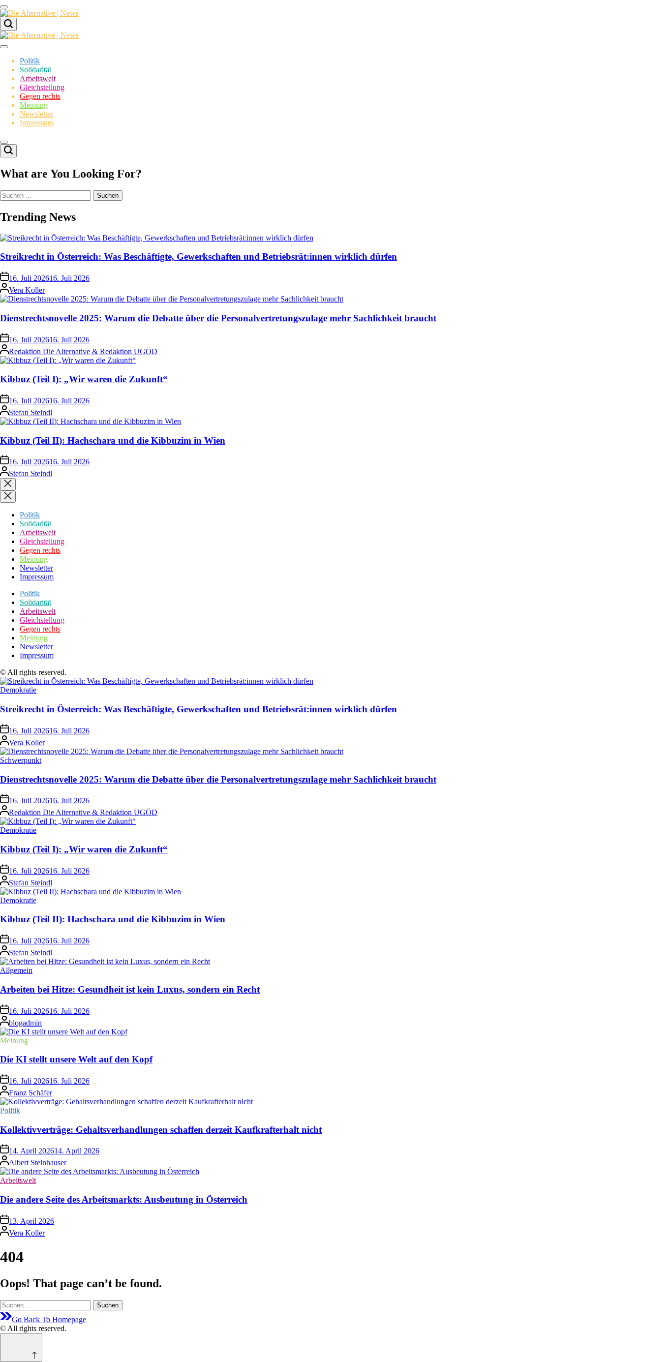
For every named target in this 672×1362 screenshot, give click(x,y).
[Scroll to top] (21, 1347)
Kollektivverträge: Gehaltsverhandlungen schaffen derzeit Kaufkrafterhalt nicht (161, 1129)
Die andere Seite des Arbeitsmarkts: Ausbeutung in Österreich (123, 1199)
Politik (30, 61)
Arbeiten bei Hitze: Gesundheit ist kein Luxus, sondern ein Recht (130, 989)
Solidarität (35, 69)
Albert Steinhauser (37, 1162)
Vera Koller (27, 290)
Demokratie (18, 690)
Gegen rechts (40, 96)
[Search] (8, 24)
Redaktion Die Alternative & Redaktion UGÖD (83, 351)
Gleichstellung (42, 87)
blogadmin (25, 1023)
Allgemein (16, 970)
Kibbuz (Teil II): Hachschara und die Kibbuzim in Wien (112, 440)
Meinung (34, 105)
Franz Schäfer (30, 1093)
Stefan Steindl (30, 412)
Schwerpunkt (20, 760)
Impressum (37, 123)
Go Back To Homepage (49, 1319)
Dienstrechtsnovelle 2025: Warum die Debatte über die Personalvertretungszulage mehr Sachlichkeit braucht (218, 318)
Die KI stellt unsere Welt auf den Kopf (76, 1059)
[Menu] (4, 6)
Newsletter (36, 114)
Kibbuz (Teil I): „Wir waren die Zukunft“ (84, 379)
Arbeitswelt (38, 78)
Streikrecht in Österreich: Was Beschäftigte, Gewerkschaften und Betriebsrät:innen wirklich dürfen (198, 256)
